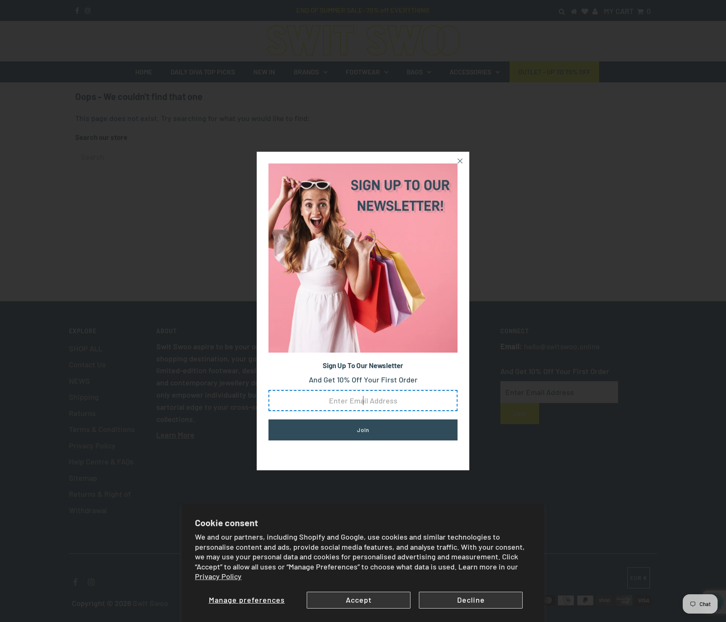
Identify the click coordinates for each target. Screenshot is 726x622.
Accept (359, 599)
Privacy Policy (218, 576)
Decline (471, 599)
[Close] (460, 161)
